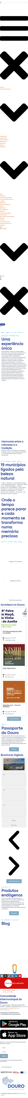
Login (2, 324)
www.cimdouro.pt (4, 1009)
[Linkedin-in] (16, 976)
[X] (12, 976)
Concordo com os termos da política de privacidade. (11, 1061)
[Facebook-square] (2, 976)
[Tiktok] (9, 976)
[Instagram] (5, 976)
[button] (14, 840)
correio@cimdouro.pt (12, 1008)
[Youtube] (20, 976)
